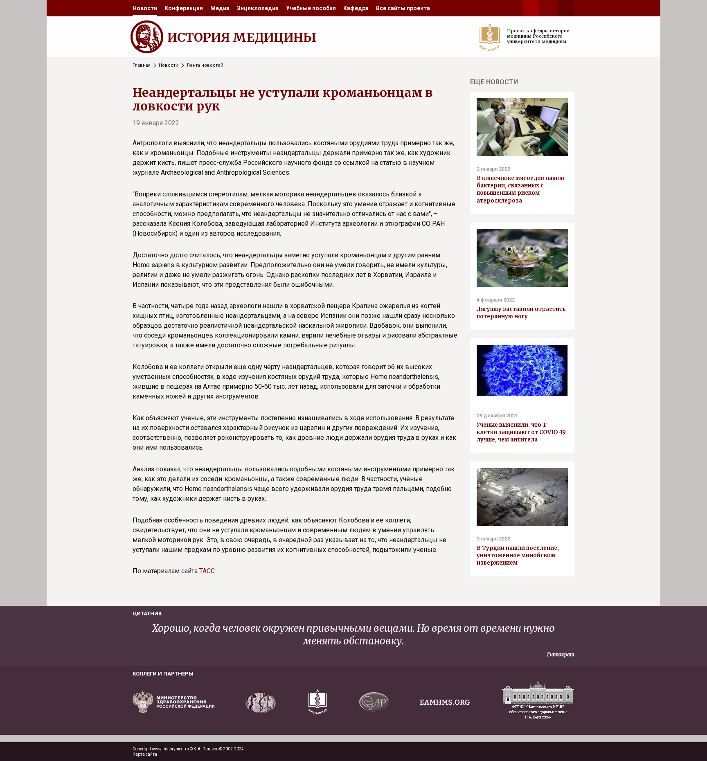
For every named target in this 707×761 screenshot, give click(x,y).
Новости (145, 8)
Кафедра (356, 8)
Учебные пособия (311, 8)
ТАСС (207, 571)
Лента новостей (205, 65)
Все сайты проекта (403, 8)
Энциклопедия (258, 8)
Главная (142, 65)
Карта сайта (145, 754)
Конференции (183, 8)
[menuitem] (145, 8)
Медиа (220, 8)
